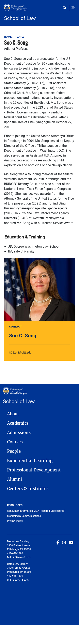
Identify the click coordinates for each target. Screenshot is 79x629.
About (13, 414)
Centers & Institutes (27, 488)
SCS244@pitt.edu (20, 352)
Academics (18, 423)
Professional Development (34, 470)
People (20, 36)
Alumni (14, 479)
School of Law (20, 18)
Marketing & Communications (24, 516)
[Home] (39, 9)
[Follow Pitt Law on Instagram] (64, 542)
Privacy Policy (15, 520)
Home (8, 36)
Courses (15, 442)
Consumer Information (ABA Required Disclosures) (36, 511)
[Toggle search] (65, 7)
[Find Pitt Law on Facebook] (58, 542)
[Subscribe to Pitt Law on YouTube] (71, 542)
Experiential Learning (30, 460)
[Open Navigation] (73, 7)
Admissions (19, 432)
